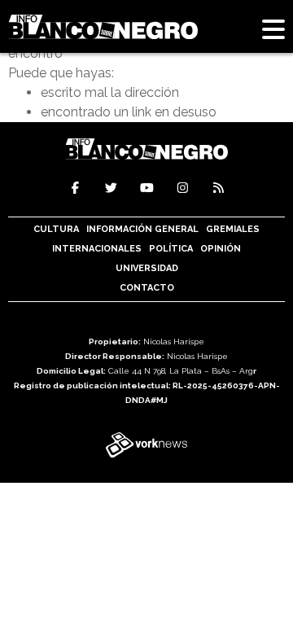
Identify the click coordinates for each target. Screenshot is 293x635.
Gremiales (233, 229)
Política (171, 248)
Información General (142, 229)
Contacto (147, 287)
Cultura (56, 229)
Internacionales (97, 248)
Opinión (220, 248)
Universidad (147, 268)
